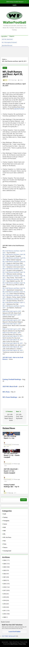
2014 (4, 600)
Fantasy (5, 517)
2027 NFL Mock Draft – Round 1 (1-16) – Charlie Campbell (11, 455)
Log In (14, 5)
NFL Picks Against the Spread (9, 42)
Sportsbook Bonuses (7, 45)
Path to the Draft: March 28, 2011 (13, 347)
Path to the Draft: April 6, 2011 (12, 320)
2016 (4, 594)
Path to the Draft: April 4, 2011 (12, 329)
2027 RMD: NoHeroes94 (9, 636)
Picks (4, 544)
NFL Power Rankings (10, 397)
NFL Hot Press (7, 537)
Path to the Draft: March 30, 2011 (13, 340)
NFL (4, 534)
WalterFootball (14, 22)
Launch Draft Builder (15, 631)
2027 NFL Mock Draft (7, 39)
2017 (4, 590)
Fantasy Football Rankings (12, 379)
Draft (4, 68)
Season (5, 547)
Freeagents (6, 520)
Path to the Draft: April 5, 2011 (12, 324)
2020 (4, 580)
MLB (4, 527)
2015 (4, 597)
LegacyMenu (4, 36)
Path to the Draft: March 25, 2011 (13, 350)
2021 (4, 577)
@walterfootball (19, 109)
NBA (4, 530)
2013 (4, 604)
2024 (4, 567)
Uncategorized (7, 551)
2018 (4, 587)
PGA (4, 541)
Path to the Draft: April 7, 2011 (12, 315)
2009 (4, 617)
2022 (4, 573)
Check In (11, 36)
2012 (4, 607)
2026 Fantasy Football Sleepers (14, 1)
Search (23, 499)
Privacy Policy (22, 644)
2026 (4, 560)
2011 (4, 610)
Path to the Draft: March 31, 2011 (13, 336)
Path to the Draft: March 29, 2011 (13, 343)
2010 (4, 614)
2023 (4, 570)
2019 (4, 583)
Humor (5, 524)
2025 (4, 563)
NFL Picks (6, 392)
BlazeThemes (14, 644)
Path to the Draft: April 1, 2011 (12, 332)
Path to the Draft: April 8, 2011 (12, 311)
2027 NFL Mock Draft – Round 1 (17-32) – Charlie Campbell (11, 471)
